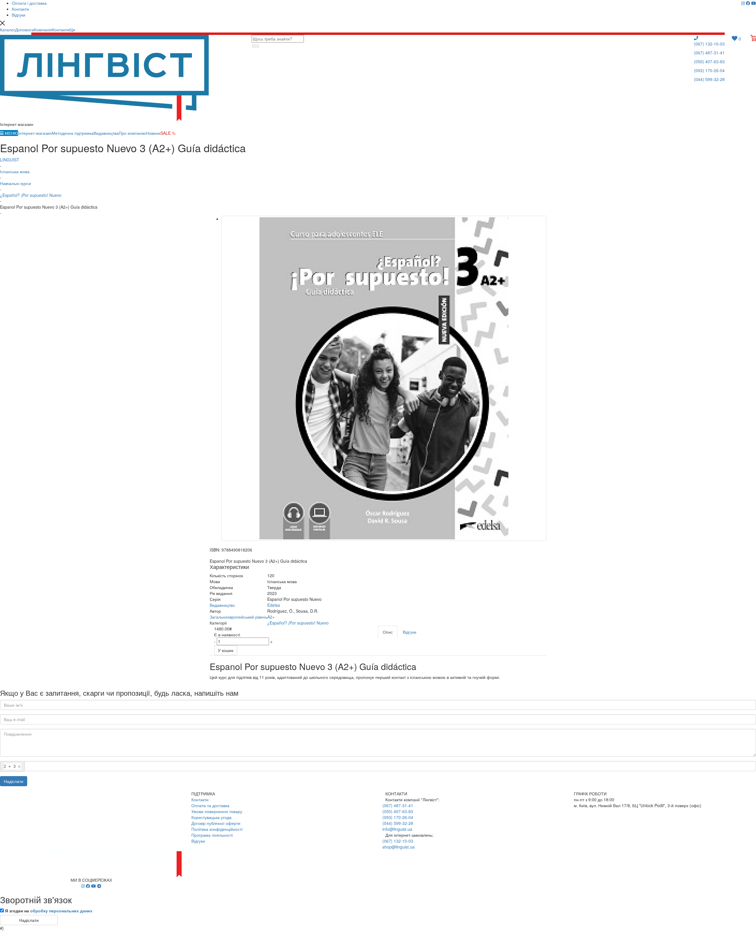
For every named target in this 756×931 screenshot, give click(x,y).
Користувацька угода (211, 817)
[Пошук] (255, 46)
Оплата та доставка (210, 805)
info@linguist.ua (397, 829)
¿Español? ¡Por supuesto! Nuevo (298, 623)
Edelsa (273, 605)
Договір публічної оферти (215, 823)
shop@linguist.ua (398, 847)
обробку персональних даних (61, 911)
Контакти (199, 799)
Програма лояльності (212, 835)
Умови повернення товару (216, 811)
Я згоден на (48, 911)
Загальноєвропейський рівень (238, 617)
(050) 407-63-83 (709, 61)
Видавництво (222, 605)
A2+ (271, 617)
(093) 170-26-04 (709, 70)
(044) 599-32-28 (709, 79)
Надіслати (13, 781)
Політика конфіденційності (216, 829)
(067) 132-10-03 (709, 44)
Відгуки (198, 841)
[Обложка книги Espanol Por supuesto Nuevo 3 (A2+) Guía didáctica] (383, 378)
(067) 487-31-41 (709, 53)
